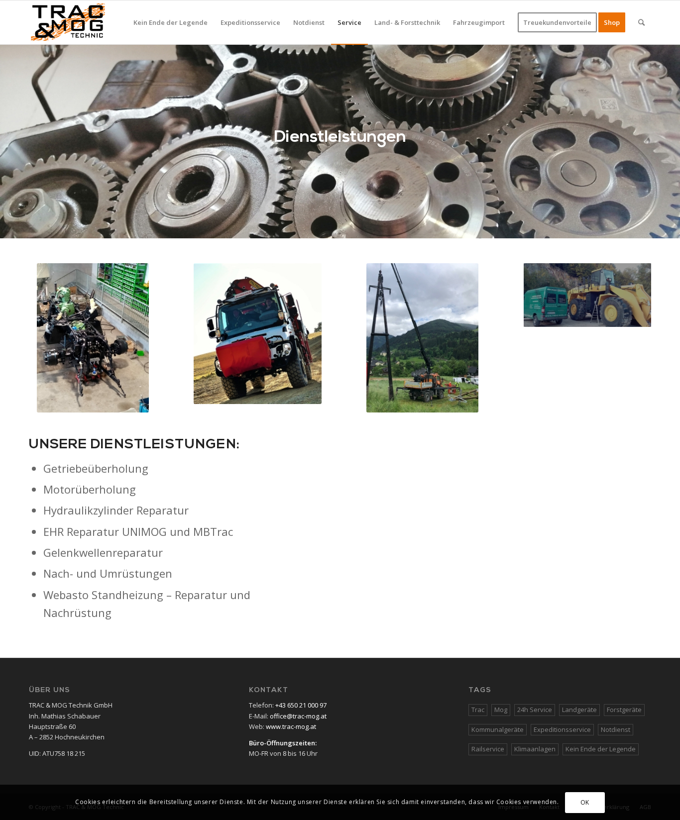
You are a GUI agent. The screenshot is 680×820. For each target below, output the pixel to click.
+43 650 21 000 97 (301, 705)
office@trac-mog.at (298, 716)
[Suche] (641, 22)
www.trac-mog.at (291, 726)
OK (584, 802)
